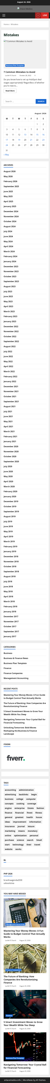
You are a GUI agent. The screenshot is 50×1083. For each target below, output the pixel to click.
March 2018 (9, 601)
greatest (19, 817)
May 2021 (8, 421)
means (21, 831)
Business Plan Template (15, 65)
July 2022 (8, 351)
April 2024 (8, 246)
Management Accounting (16, 678)
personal (34, 835)
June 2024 (8, 236)
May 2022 (8, 361)
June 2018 (8, 586)
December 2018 (11, 556)
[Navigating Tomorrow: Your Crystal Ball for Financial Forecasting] (25, 1046)
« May (6, 154)
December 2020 (11, 446)
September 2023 (11, 281)
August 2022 (10, 346)
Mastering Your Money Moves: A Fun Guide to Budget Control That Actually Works (24, 933)
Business (8, 653)
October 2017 (10, 626)
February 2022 (10, 376)
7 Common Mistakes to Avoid (25, 54)
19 (19, 139)
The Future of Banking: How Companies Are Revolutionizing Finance (21, 979)
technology (18, 844)
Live (45, 15)
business (9, 799)
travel (37, 844)
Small (39, 840)
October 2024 (10, 221)
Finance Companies (13, 673)
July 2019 (8, 521)
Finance (7, 668)
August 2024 (10, 226)
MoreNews (28, 1080)
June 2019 (8, 526)
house (39, 817)
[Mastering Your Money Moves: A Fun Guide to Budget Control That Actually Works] (25, 912)
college (19, 799)
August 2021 (10, 406)
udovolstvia (9, 883)
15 (37, 134)
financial (19, 812)
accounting (10, 790)
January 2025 (10, 206)
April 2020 (8, 481)
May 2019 (8, 531)
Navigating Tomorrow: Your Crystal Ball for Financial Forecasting (25, 1066)
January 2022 (10, 381)
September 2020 (11, 461)
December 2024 (11, 211)
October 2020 (10, 456)
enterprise (20, 808)
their (29, 844)
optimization (20, 835)
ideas (7, 821)
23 (43, 139)
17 (7, 139)
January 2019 (10, 551)
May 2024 (8, 241)
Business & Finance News (16, 658)
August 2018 (10, 576)
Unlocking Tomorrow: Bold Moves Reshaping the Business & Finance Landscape (20, 730)
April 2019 (8, 536)
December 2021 (11, 386)
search (30, 840)
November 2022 (11, 331)
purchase (9, 840)
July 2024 (8, 231)
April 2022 (8, 366)
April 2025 (8, 201)
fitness (38, 812)
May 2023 (8, 301)
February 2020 (10, 491)
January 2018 (10, 611)
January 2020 (10, 496)
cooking (20, 803)
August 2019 (10, 516)
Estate (31, 808)
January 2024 (10, 261)
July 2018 (8, 581)
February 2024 (10, 256)
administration (26, 790)
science (20, 840)
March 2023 (9, 311)
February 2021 (10, 436)
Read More (11, 91)
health (29, 817)
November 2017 (11, 621)
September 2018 (11, 571)
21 (31, 139)
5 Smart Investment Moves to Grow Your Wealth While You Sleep (23, 1024)
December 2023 (11, 266)
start (7, 844)
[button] (3, 15)
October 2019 (10, 506)
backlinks (23, 794)
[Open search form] (32, 15)
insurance (10, 826)
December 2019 (11, 501)
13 (25, 134)
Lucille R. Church (10, 75)
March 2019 (9, 541)
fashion (40, 808)
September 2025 (11, 186)
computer (31, 799)
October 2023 (10, 276)
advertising (10, 794)
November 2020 (11, 451)
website (8, 849)
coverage (31, 803)
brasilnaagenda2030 (13, 880)
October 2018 (10, 566)
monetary (32, 831)
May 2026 (8, 176)
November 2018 (11, 561)
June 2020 (8, 471)
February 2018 (10, 606)
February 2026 (10, 181)
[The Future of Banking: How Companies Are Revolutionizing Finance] (25, 958)
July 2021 (8, 411)
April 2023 (8, 306)
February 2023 (10, 316)
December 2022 (11, 326)
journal (21, 826)
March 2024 (9, 251)
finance (8, 812)
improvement (19, 821)
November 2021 (11, 391)
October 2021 (10, 396)
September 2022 (11, 341)
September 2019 (11, 511)
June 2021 (8, 416)
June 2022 (8, 356)
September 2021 (11, 401)
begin (34, 794)
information (35, 821)
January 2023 (10, 321)
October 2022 (10, 336)
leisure (31, 826)
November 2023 (11, 271)
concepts (9, 803)
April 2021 (8, 426)
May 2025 (8, 196)
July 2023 (8, 291)
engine (8, 808)
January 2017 (10, 636)
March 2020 (9, 486)
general (8, 817)
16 (43, 134)
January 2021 (10, 441)
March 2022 (9, 371)
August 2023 (10, 286)
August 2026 (10, 171)
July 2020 (8, 466)
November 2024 (11, 216)
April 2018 (8, 596)
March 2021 (9, 431)
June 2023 (8, 296)
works (18, 849)
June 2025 (8, 191)
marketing (10, 831)
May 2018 (8, 591)
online (8, 835)
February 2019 (10, 546)
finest (29, 812)
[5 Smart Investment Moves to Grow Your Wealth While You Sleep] (25, 1004)
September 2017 (11, 631)
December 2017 (11, 616)
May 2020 (8, 476)
